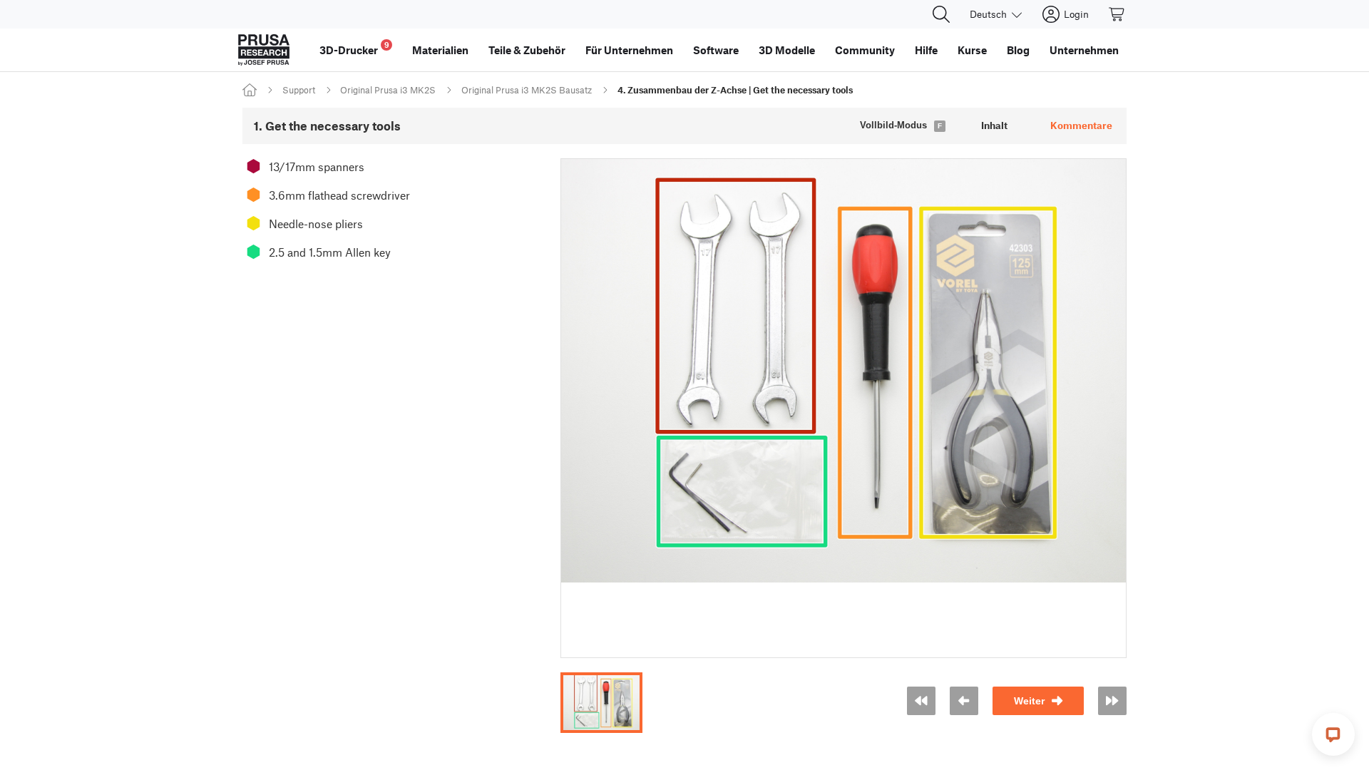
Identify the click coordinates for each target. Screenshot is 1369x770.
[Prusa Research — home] (263, 50)
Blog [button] (1018, 49)
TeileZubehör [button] (526, 49)
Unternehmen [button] (1084, 49)
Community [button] (865, 49)
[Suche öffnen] (941, 14)
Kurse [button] (972, 49)
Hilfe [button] (926, 49)
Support (298, 90)
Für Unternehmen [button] (629, 49)
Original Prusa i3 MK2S (388, 90)
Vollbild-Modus (893, 125)
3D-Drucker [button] (354, 48)
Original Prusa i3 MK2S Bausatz (526, 90)
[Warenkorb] (1117, 14)
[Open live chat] (1333, 734)
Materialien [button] (440, 49)
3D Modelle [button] (787, 49)
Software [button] (716, 49)
